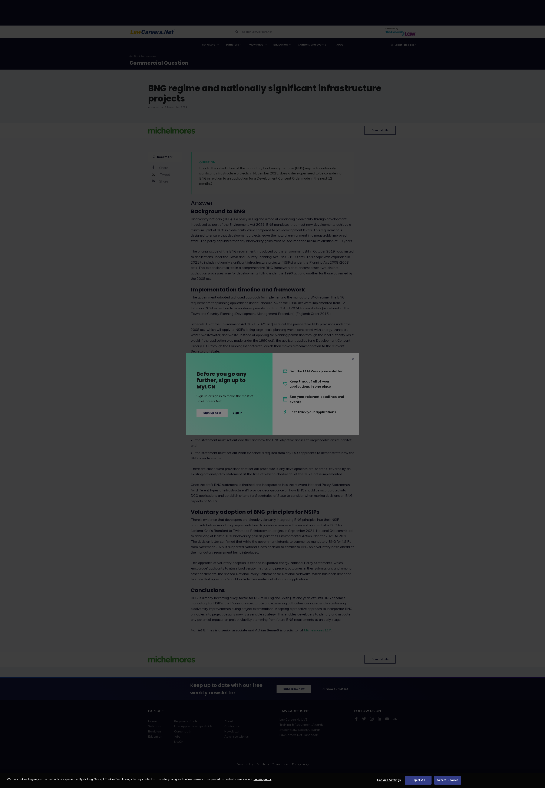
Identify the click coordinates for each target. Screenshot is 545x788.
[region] (272, 780)
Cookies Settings (389, 780)
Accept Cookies (448, 780)
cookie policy (262, 779)
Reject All (418, 780)
